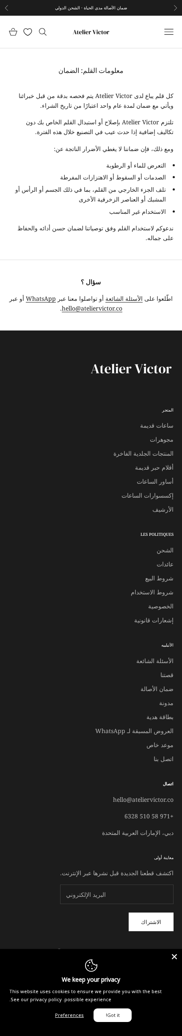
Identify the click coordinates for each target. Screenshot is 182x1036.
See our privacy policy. (35, 999)
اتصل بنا (164, 759)
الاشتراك (151, 922)
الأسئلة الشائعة (124, 298)
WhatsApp (41, 298)
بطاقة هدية (160, 717)
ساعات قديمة (157, 425)
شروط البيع (159, 578)
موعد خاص (160, 745)
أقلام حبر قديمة (154, 467)
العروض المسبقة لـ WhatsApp (134, 731)
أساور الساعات (155, 481)
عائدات (165, 564)
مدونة (166, 703)
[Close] (174, 956)
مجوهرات (162, 439)
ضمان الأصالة (157, 689)
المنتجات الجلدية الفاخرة (143, 453)
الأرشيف (163, 509)
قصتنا (167, 675)
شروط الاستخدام (152, 592)
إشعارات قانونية (154, 620)
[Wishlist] (28, 32)
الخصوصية (161, 606)
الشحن (165, 550)
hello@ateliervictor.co (92, 308)
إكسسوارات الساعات (147, 495)
